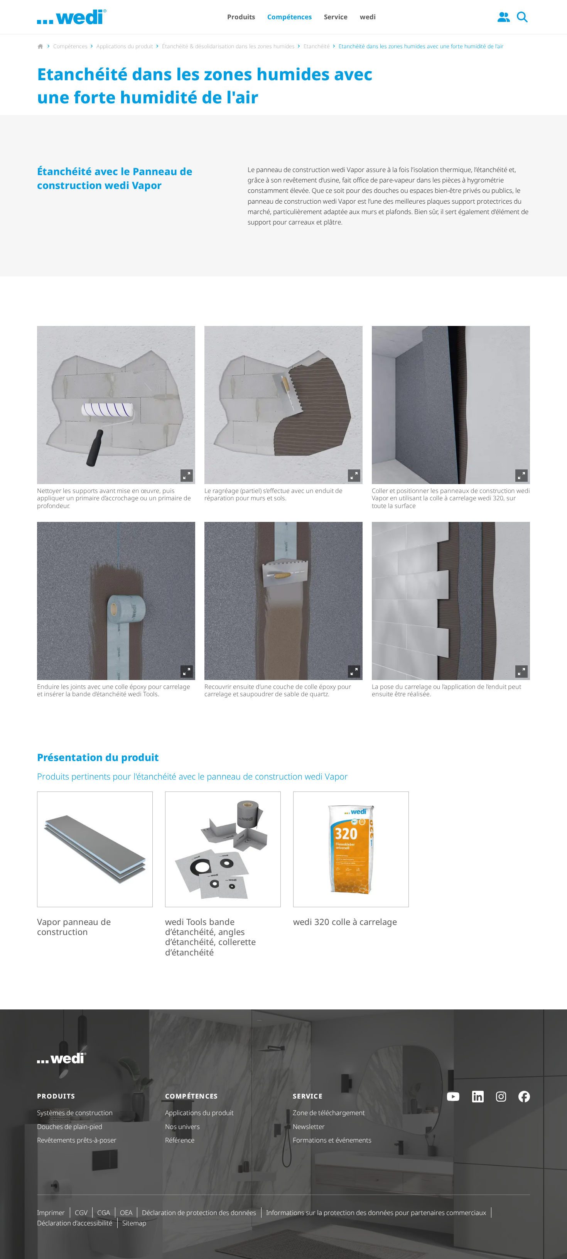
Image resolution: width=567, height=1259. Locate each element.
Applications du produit (199, 1112)
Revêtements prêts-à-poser (76, 1140)
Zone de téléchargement (329, 1112)
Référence (179, 1140)
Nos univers (182, 1126)
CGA (103, 1212)
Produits (241, 17)
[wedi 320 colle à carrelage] (351, 876)
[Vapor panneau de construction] (95, 876)
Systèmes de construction (75, 1112)
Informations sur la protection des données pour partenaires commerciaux (376, 1212)
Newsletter (309, 1126)
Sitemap (134, 1222)
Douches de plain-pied (69, 1126)
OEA (126, 1212)
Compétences (289, 17)
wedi (368, 17)
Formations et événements (332, 1140)
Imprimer (51, 1212)
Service (336, 17)
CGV (81, 1212)
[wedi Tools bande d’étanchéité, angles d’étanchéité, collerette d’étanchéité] (223, 876)
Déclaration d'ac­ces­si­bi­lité (74, 1222)
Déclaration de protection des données (199, 1212)
